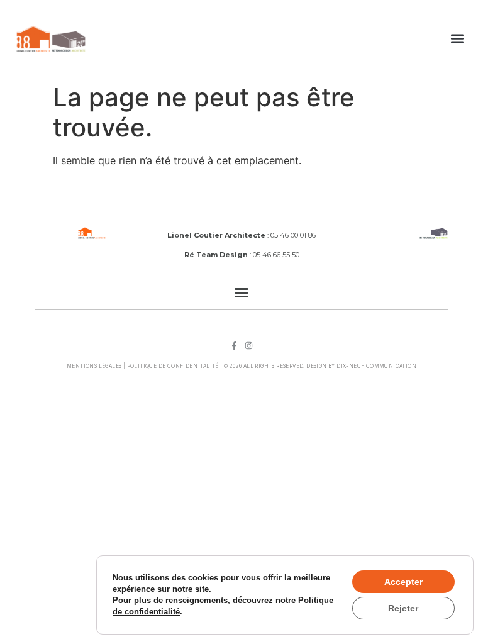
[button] (457, 38)
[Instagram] (249, 345)
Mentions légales (94, 366)
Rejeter (403, 608)
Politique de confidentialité (173, 366)
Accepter (403, 582)
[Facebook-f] (234, 345)
